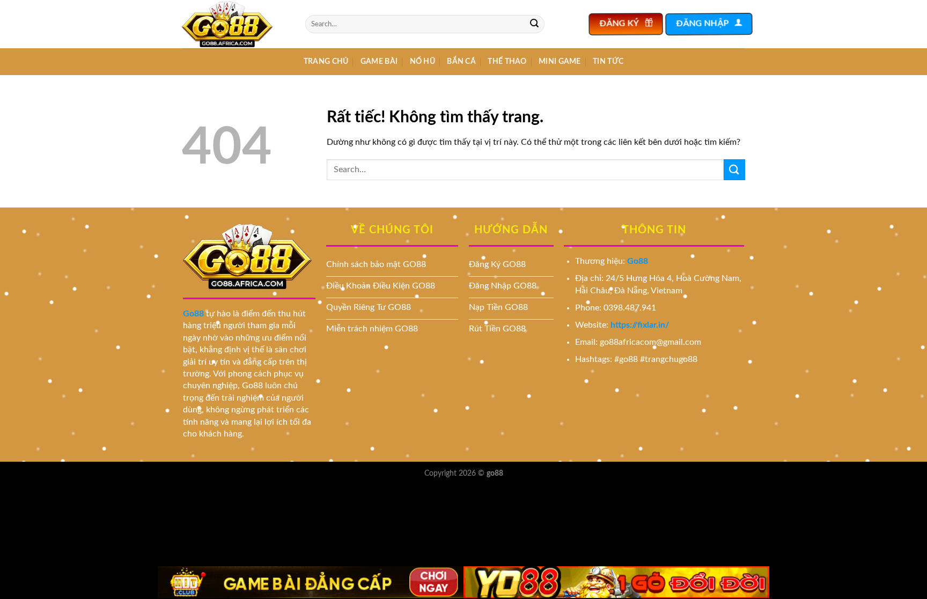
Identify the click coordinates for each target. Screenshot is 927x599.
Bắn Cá (461, 61)
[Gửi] (534, 24)
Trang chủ (326, 61)
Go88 (193, 313)
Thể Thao (507, 61)
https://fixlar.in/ (639, 325)
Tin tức (608, 61)
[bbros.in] (235, 24)
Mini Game (560, 61)
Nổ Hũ (422, 61)
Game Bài (379, 61)
